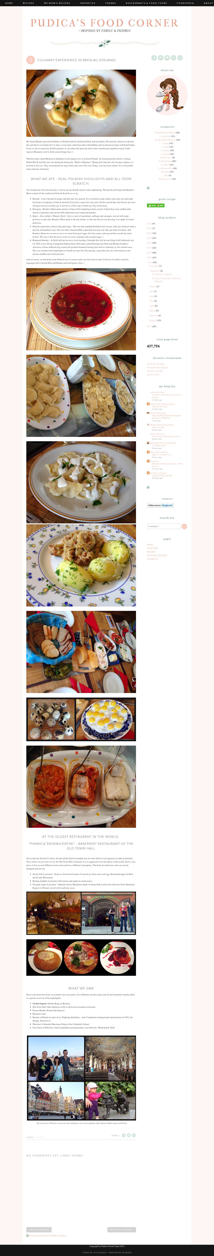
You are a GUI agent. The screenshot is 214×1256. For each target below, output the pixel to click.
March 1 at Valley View (161, 454)
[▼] (147, 262)
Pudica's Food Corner (104, 23)
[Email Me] (180, 57)
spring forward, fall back (162, 475)
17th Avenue (100, 1253)
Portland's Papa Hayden (157, 367)
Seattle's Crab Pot (155, 370)
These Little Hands (158, 452)
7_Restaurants (165, 161)
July (152, 291)
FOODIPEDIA (185, 3)
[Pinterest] (161, 57)
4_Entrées (165, 150)
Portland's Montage (156, 363)
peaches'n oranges (158, 472)
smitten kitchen (157, 392)
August (153, 286)
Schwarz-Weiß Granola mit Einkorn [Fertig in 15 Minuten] (166, 416)
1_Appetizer (165, 136)
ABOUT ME (152, 548)
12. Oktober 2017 (159, 445)
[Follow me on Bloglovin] (167, 57)
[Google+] (174, 57)
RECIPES (28, 3)
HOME (150, 544)
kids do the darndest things (162, 403)
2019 (149, 238)
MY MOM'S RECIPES (57, 3)
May (152, 300)
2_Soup (165, 143)
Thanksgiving (165, 178)
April (152, 305)
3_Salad (165, 146)
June (152, 296)
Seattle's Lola (153, 374)
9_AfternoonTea (165, 168)
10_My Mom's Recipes (165, 139)
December (154, 265)
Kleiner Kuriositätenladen (162, 424)
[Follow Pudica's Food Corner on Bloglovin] (160, 506)
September (155, 270)
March (152, 310)
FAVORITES (87, 3)
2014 (150, 262)
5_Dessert (165, 154)
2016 (149, 252)
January (153, 320)
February (154, 315)
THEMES (110, 3)
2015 (149, 257)
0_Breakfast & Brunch (165, 132)
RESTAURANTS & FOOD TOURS (146, 3)
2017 (149, 247)
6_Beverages (166, 157)
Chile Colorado (158, 427)
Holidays (165, 171)
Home (9, 3)
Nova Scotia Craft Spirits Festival (165, 436)
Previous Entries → (121, 1230)
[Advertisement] (167, 613)
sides (165, 175)
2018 (149, 242)
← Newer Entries (39, 1230)
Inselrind (154, 461)
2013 (149, 326)
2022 (149, 223)
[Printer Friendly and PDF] (155, 206)
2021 (149, 228)
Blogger (127, 1253)
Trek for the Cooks (159, 406)
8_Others (39, 1137)
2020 (149, 233)
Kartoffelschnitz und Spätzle (163, 442)
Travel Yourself (157, 433)
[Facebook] (154, 57)
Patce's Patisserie (158, 413)
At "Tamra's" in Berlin (162, 274)
